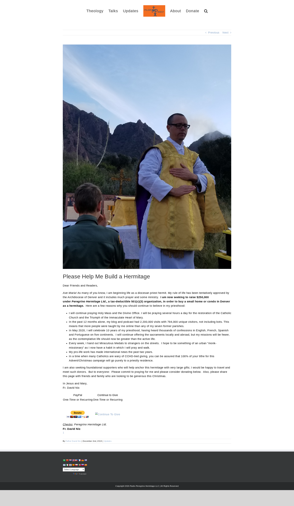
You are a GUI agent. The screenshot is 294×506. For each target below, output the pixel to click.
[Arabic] (64, 460)
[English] (73, 460)
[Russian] (82, 465)
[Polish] (76, 465)
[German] (82, 460)
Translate (83, 474)
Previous (213, 32)
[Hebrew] (64, 465)
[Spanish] (85, 465)
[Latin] (73, 465)
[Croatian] (70, 460)
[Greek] (85, 460)
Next (225, 32)
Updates (108, 441)
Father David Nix (73, 441)
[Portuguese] (79, 465)
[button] (195, 11)
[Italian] (67, 465)
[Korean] (70, 465)
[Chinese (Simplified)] (67, 460)
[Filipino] (76, 460)
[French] (79, 460)
